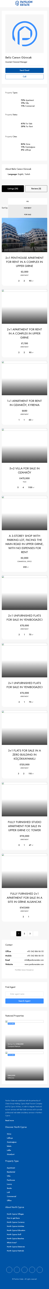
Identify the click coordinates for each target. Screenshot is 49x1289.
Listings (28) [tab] (13, 188)
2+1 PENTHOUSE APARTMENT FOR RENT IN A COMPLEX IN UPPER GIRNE (24, 262)
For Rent (27, 208)
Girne (9, 1134)
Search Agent (24, 1001)
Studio (9, 1188)
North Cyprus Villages (15, 1214)
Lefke (9, 1150)
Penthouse (11, 1180)
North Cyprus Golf (14, 1234)
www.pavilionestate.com (34, 964)
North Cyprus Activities (15, 1226)
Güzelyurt (10, 1154)
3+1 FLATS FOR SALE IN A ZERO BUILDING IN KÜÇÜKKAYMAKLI (24, 754)
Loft (8, 1192)
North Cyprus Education (16, 1230)
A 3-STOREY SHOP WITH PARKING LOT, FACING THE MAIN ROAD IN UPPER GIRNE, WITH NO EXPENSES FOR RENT (24, 544)
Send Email (24, 70)
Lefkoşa (10, 1138)
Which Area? (12, 1242)
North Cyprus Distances (16, 1246)
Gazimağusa (11, 1142)
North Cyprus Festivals (15, 1251)
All (27, 201)
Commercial (11, 1196)
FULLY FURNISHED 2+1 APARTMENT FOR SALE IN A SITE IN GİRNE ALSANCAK (24, 897)
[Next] (35, 933)
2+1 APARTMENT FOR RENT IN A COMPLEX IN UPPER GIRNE (24, 333)
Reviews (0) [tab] (36, 188)
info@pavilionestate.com (34, 960)
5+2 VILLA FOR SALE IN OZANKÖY (25, 470)
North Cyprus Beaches (15, 1238)
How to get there (13, 1218)
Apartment (11, 1168)
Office (9, 1200)
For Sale (27, 214)
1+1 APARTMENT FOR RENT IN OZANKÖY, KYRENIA (24, 403)
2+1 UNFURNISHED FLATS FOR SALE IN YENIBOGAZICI (25, 617)
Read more (9, 1120)
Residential (11, 1172)
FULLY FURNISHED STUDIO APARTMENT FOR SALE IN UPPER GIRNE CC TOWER (24, 826)
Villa (8, 1176)
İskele (9, 1146)
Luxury (9, 1184)
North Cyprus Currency (15, 1222)
